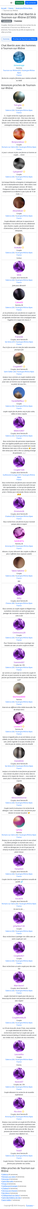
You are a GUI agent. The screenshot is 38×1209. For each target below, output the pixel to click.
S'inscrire (19, 3)
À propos (29, 1205)
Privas (4, 1184)
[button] (12, 2)
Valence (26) (9, 110)
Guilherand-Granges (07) (12, 475)
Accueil (3, 8)
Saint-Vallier (6, 1200)
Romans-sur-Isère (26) (10, 147)
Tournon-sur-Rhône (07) (12, 70)
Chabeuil (5, 1188)
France (10, 8)
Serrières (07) (10, 342)
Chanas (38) (10, 603)
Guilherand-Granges (9, 1186)
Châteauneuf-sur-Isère (10, 1195)
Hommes (6, 39)
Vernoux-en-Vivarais (9, 1191)
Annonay (5, 1179)
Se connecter (31, 3)
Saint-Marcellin (7, 1181)
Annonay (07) (10, 546)
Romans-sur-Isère (8, 1177)
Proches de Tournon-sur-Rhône (24, 39)
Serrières (5, 1193)
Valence (5, 1174)
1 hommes (18, 21)
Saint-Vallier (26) (10, 372)
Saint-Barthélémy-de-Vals (11, 1198)
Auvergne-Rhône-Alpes (24, 8)
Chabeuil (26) (10, 516)
